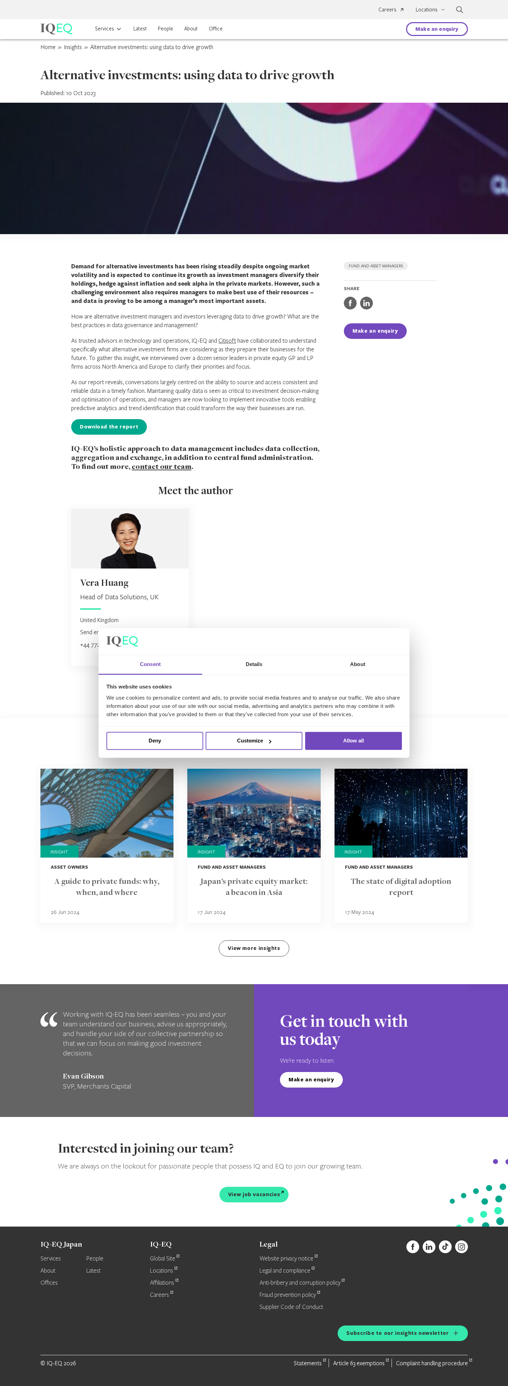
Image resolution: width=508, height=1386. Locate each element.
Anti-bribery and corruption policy (300, 1282)
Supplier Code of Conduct (291, 1307)
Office (216, 28)
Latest (140, 28)
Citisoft (227, 340)
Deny (155, 741)
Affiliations (162, 1282)
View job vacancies (254, 1194)
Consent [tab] (150, 664)
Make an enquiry (436, 29)
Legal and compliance (285, 1270)
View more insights (254, 948)
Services (104, 28)
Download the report (109, 426)
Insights (73, 47)
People (165, 28)
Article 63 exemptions (359, 1363)
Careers (387, 9)
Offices (49, 1282)
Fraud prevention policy (288, 1295)
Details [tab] (254, 664)
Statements (308, 1363)
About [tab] (357, 664)
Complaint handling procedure (432, 1363)
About (191, 28)
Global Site (162, 1258)
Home (48, 47)
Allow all (353, 741)
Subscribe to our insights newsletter (397, 1333)
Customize (250, 741)
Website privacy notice (286, 1258)
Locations (161, 1270)
